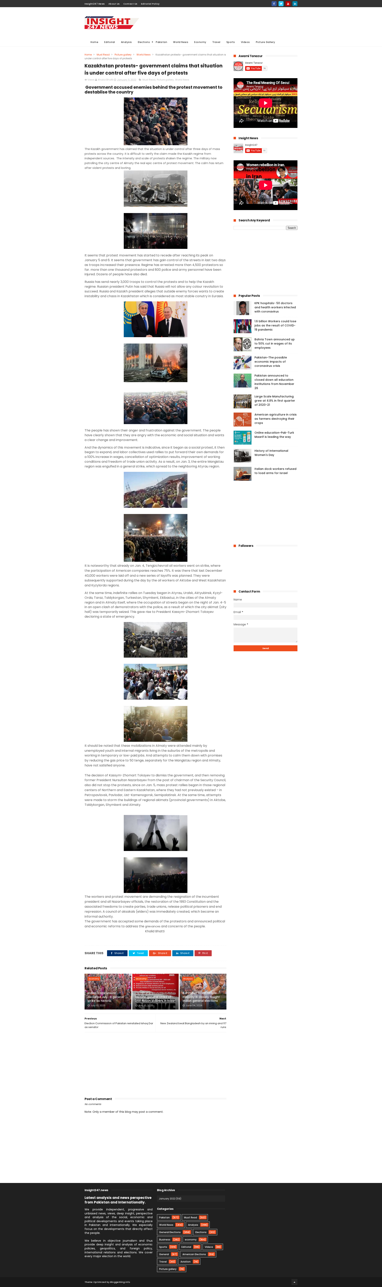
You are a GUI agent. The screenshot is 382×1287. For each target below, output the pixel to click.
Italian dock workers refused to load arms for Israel (275, 471)
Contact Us (130, 3)
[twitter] (281, 3)
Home (94, 42)
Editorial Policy (150, 3)
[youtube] (288, 3)
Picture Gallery (265, 42)
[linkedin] (294, 3)
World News (180, 42)
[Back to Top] (294, 1282)
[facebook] (274, 3)
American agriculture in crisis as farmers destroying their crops (275, 419)
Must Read (103, 54)
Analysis (126, 42)
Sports (230, 42)
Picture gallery (123, 54)
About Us (114, 3)
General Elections (170, 1232)
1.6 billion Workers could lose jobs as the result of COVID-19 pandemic (275, 325)
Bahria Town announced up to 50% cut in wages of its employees (274, 343)
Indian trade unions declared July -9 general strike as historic (106, 997)
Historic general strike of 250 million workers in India (154, 999)
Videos (245, 42)
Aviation (185, 1261)
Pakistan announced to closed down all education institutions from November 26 (274, 382)
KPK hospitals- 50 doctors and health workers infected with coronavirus (275, 307)
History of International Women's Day (271, 453)
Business (164, 1239)
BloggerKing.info (120, 1282)
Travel (216, 42)
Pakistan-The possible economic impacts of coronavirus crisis (270, 361)
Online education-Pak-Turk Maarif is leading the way (274, 435)
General (164, 1254)
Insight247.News (95, 3)
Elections (144, 42)
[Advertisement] (225, 22)
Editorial (109, 42)
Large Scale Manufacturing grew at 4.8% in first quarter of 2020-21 (274, 400)
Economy (200, 42)
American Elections (194, 1254)
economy (94, 978)
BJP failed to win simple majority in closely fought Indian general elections (201, 997)
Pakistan (161, 42)
